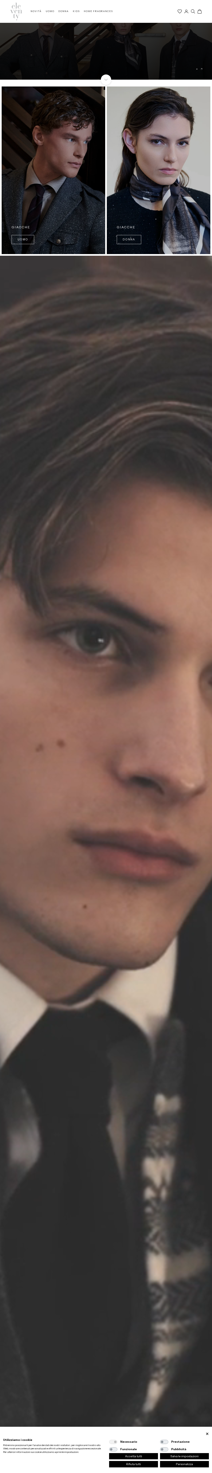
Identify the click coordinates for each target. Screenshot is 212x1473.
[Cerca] (192, 11)
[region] (106, 40)
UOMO (50, 11)
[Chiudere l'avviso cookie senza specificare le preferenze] (207, 1434)
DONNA (63, 11)
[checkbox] (113, 1442)
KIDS (76, 11)
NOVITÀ (36, 11)
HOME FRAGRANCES (98, 11)
